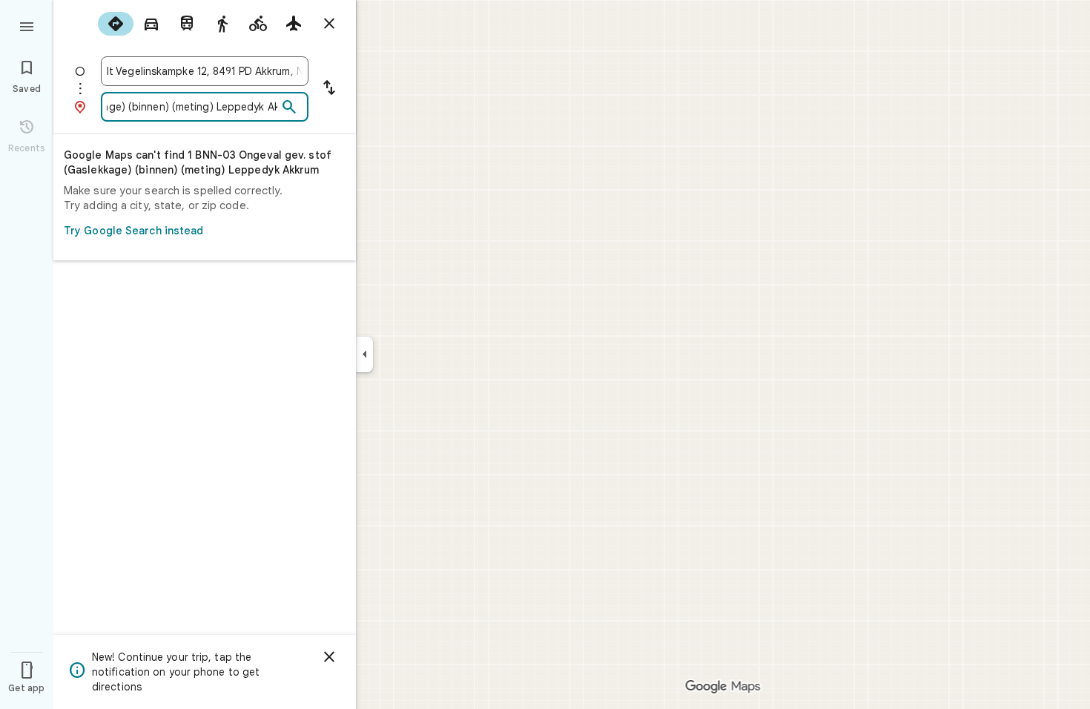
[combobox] (205, 71)
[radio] (115, 24)
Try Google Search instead (134, 230)
